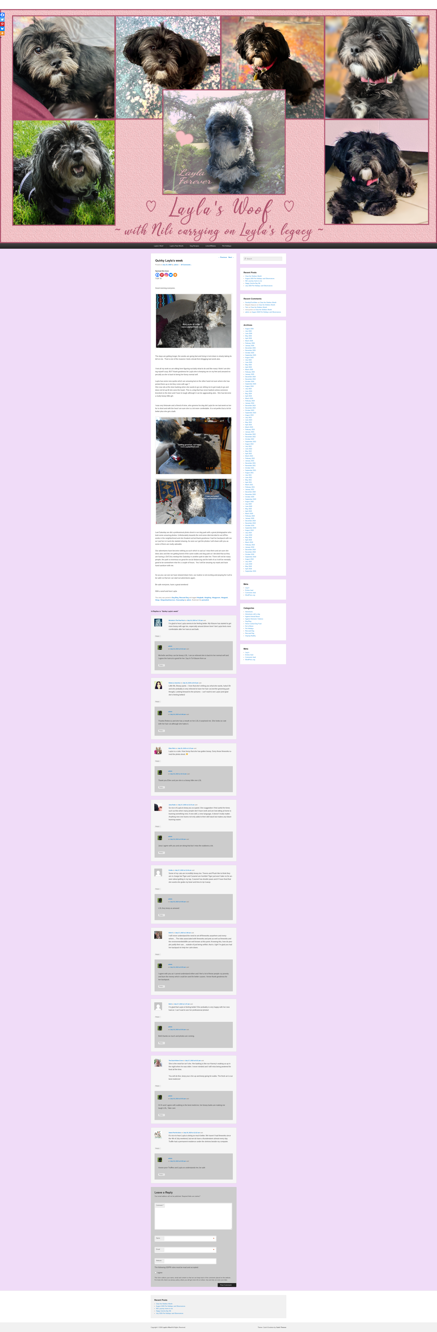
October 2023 (249, 410)
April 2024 (248, 396)
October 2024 (249, 381)
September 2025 (250, 355)
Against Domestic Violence (254, 619)
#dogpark (224, 597)
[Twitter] (2, 19)
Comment (160, 1205)
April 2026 (248, 338)
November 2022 (250, 437)
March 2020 (249, 513)
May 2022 (248, 451)
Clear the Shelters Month (253, 276)
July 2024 (248, 389)
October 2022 (249, 439)
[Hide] (1, 38)
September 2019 (250, 528)
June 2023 (248, 420)
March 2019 (249, 542)
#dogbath (200, 597)
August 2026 (249, 329)
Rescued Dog (184, 597)
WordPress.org (250, 595)
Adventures (249, 612)
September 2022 (250, 441)
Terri (246, 307)
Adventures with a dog (252, 614)
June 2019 (248, 535)
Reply (157, 636)
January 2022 (249, 461)
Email (158, 1249)
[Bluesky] (171, 275)
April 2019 (248, 540)
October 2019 (249, 525)
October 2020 (249, 497)
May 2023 (248, 422)
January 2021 (249, 489)
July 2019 (248, 533)
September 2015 (250, 571)
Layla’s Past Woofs (176, 246)
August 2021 (249, 473)
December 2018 (250, 549)
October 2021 (249, 468)
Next (231, 257)
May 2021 (248, 480)
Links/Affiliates (211, 246)
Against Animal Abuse (252, 616)
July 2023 (248, 417)
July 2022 (248, 446)
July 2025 (248, 360)
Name (158, 1238)
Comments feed (250, 593)
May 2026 (248, 336)
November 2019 (250, 523)
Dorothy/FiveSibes (251, 302)
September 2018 (250, 557)
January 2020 (249, 518)
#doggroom (216, 597)
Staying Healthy (250, 636)
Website (158, 1260)
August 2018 (249, 559)
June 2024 (248, 391)
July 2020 (248, 504)
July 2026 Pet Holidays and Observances (259, 286)
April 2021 (248, 482)
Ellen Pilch (172, 748)
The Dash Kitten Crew (176, 1060)
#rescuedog (180, 600)
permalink (205, 600)
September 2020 (250, 499)
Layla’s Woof (158, 246)
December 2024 (250, 377)
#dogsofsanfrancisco (167, 600)
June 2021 (248, 477)
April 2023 (248, 425)
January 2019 (249, 547)
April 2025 (248, 367)
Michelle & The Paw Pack (177, 620)
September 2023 (250, 413)
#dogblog (207, 597)
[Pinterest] (162, 275)
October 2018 (249, 554)
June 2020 (248, 506)
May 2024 (248, 393)
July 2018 (248, 561)
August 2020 (249, 501)
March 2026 (249, 341)
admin (176, 265)
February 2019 (250, 545)
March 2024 (249, 398)
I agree (159, 1273)
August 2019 (249, 530)
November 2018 (250, 552)
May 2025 (248, 365)
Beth (170, 1004)
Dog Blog (175, 597)
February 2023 (250, 429)
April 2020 (248, 511)
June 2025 (248, 362)
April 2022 (248, 453)
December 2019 (250, 521)
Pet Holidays (226, 246)
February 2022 (250, 458)
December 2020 (250, 492)
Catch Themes (281, 1327)
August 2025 (249, 357)
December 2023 (250, 405)
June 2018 (248, 564)
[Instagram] (166, 275)
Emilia (171, 870)
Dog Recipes (194, 246)
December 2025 (250, 348)
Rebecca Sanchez (174, 683)
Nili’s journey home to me (253, 281)
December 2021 (250, 463)
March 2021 (249, 485)
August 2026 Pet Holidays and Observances (259, 278)
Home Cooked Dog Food (253, 624)
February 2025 (250, 372)
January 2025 (249, 374)
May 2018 (248, 566)
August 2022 (249, 444)
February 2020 (250, 516)
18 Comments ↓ (186, 265)
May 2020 (248, 509)
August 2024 (249, 386)
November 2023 (250, 408)
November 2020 (250, 494)
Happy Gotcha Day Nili (252, 283)
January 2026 (249, 345)
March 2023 (249, 427)
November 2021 (250, 465)
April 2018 (248, 569)
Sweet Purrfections (175, 1132)
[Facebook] (157, 275)
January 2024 (249, 403)
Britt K (171, 933)
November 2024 (250, 379)
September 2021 (250, 470)
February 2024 (250, 401)
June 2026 (248, 333)
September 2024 (250, 384)
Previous (222, 257)
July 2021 (248, 475)
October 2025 (249, 353)
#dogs (157, 600)
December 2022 (250, 434)
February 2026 (250, 343)
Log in (247, 588)
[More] (175, 275)
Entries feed (249, 590)
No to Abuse (249, 626)
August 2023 (249, 415)
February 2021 (250, 487)
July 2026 (248, 331)
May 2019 (248, 537)
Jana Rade (172, 805)
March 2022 (249, 456)
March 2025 (249, 369)
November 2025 (250, 350)
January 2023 (249, 432)
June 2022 (248, 449)
